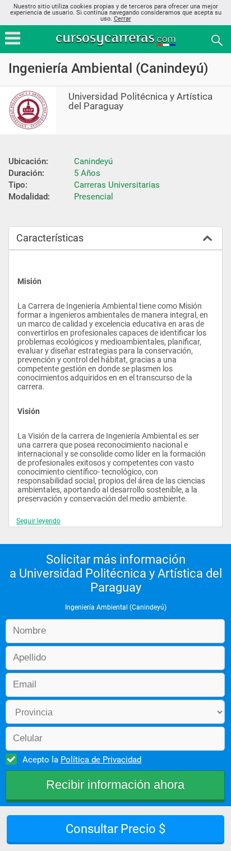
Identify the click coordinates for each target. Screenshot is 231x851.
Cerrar (122, 18)
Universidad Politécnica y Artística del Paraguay (140, 101)
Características (50, 238)
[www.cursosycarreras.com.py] (116, 39)
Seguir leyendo (38, 521)
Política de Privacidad (101, 760)
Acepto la (81, 760)
